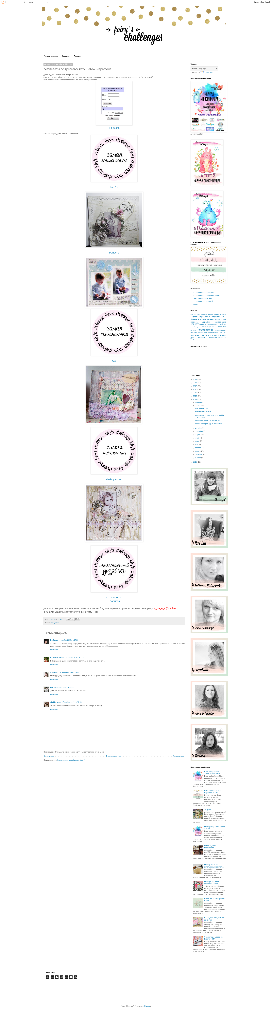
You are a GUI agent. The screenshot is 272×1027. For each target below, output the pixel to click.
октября (198, 428)
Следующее (49, 756)
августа (198, 435)
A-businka (54, 672)
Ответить (54, 649)
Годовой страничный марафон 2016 (208, 317)
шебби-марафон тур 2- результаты (209, 424)
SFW (192, 340)
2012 (195, 396)
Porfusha (114, 127)
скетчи (198, 335)
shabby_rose (55, 702)
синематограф (213, 332)
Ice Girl (114, 187)
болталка (204, 314)
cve (114, 361)
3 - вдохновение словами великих (206, 296)
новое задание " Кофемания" (210, 847)
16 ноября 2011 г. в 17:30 (68, 640)
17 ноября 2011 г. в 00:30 (64, 687)
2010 (195, 462)
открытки (222, 327)
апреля (198, 448)
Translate (209, 72)
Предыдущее (178, 756)
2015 (195, 386)
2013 (195, 393)
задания (210, 319)
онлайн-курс (195, 327)
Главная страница (51, 56)
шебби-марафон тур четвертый (207, 420)
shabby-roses (113, 479)
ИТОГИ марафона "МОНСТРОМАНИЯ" (212, 773)
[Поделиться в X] (73, 619)
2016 (195, 383)
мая (197, 445)
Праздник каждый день (199, 332)
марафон (206, 322)
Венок (224, 314)
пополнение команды (203, 412)
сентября (199, 431)
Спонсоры (66, 56)
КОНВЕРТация (220, 319)
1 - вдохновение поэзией (203, 301)
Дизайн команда (198, 319)
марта (197, 451)
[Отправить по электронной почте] (67, 619)
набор (207, 324)
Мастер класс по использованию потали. (214, 866)
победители (55, 623)
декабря (198, 402)
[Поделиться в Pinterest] (78, 619)
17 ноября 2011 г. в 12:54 (72, 702)
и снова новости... (202, 408)
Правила (77, 56)
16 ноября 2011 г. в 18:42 (69, 672)
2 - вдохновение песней (202, 298)
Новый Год (222, 324)
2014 (195, 389)
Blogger (147, 1006)
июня (197, 441)
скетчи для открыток (210, 335)
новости (213, 324)
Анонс (195, 304)
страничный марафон (216, 338)
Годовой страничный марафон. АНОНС (212, 792)
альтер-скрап (195, 314)
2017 (195, 380)
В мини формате (214, 314)
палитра (193, 330)
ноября (198, 406)
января (198, 458)
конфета (194, 322)
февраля (199, 455)
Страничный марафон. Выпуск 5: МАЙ (213, 938)
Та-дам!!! (207, 810)
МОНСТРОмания (197, 324)
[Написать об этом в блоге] (70, 619)
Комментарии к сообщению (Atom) (71, 760)
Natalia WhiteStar (57, 657)
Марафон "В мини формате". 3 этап (211, 883)
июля (197, 438)
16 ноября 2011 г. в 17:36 (75, 657)
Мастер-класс (220, 322)
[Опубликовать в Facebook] (75, 619)
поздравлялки (220, 330)
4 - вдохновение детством (203, 293)
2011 (195, 399)
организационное (208, 327)
